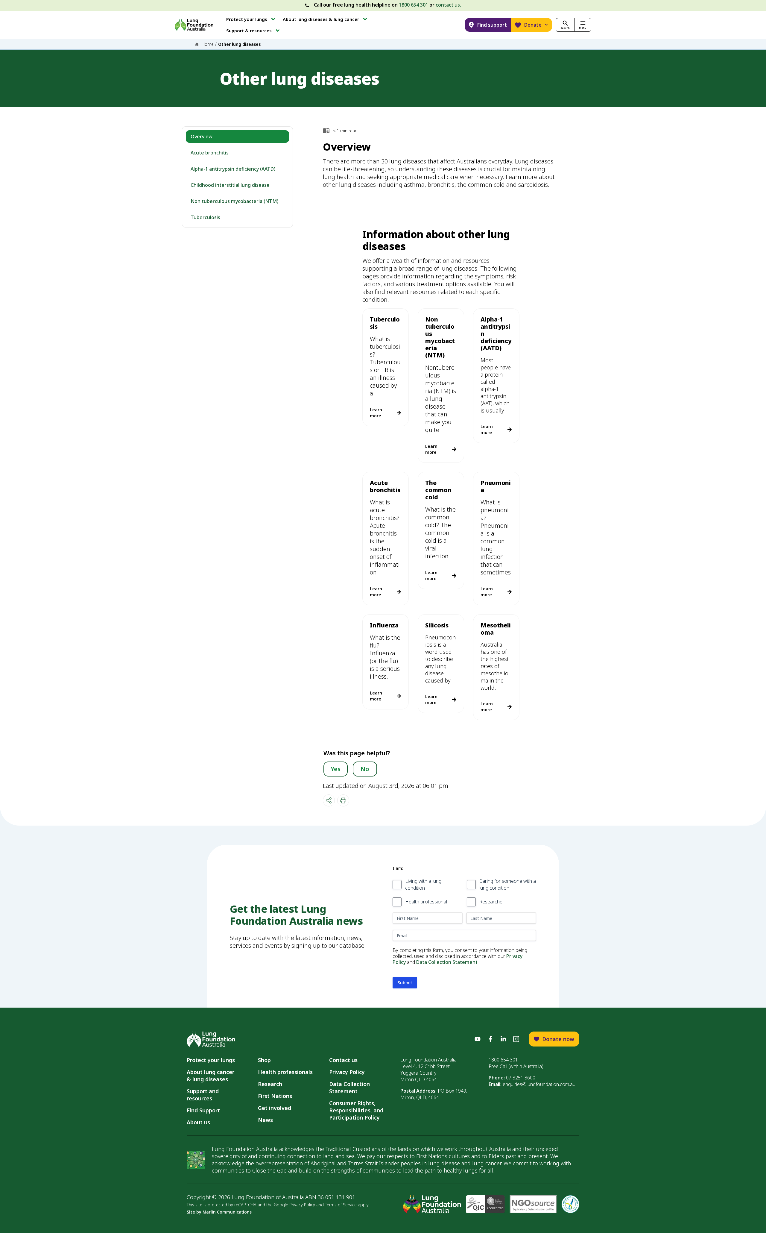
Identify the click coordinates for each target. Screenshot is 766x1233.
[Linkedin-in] (503, 1039)
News (265, 1119)
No (365, 769)
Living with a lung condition (423, 884)
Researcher (491, 901)
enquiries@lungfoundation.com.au (539, 1084)
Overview (201, 136)
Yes (336, 769)
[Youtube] (478, 1039)
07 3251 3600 (520, 1077)
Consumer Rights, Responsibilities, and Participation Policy (356, 1110)
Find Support (203, 1110)
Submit (405, 982)
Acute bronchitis (210, 152)
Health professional (426, 901)
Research (270, 1084)
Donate (533, 25)
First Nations (275, 1095)
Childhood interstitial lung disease (230, 185)
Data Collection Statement (447, 962)
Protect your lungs (211, 1060)
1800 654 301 (413, 4)
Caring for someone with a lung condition (507, 884)
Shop (264, 1060)
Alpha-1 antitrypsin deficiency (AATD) (233, 169)
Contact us (343, 1060)
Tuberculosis (205, 217)
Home (208, 44)
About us (198, 1122)
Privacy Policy (347, 1072)
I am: (398, 868)
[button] (251, 19)
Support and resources (203, 1095)
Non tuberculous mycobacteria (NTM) (234, 201)
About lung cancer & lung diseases (212, 1075)
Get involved (274, 1107)
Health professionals (285, 1072)
